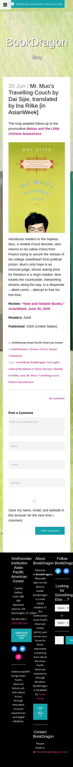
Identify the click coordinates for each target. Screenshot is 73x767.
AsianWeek (23, 362)
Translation (15, 355)
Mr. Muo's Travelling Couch (42, 375)
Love (22, 375)
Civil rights (53, 362)
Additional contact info (21, 635)
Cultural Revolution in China (24, 369)
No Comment (57, 398)
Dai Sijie (47, 369)
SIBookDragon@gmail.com (52, 751)
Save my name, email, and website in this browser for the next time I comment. (36, 515)
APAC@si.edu (20, 623)
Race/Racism (25, 382)
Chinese (34, 349)
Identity (58, 369)
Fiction (44, 349)
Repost (53, 349)
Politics (12, 382)
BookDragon (37, 42)
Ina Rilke (13, 375)
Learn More (40, 711)
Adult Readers (19, 349)
